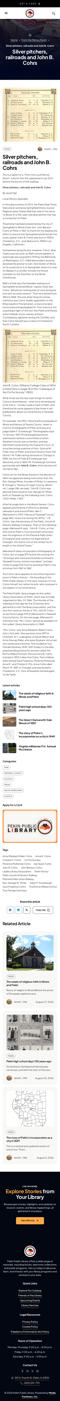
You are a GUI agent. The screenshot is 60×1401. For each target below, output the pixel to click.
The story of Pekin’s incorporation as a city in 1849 (37, 734)
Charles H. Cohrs (12, 859)
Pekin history (41, 871)
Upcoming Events (30, 1300)
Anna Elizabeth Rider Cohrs (17, 856)
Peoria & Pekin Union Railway (18, 878)
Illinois (8, 796)
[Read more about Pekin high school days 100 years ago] (30, 1032)
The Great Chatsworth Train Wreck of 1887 (35, 721)
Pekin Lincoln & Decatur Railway (20, 875)
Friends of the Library (30, 1295)
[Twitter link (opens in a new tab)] (32, 1371)
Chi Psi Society (32, 859)
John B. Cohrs (10, 867)
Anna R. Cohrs (43, 856)
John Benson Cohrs (31, 867)
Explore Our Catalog (30, 1290)
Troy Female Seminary (15, 890)
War (6, 767)
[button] (6, 13)
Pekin (7, 149)
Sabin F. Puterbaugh (41, 882)
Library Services (30, 1305)
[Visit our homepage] (30, 1251)
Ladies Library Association (17, 871)
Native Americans (13, 790)
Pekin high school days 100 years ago (28, 1061)
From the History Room (34, 39)
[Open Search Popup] (53, 13)
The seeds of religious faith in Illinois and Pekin (36, 695)
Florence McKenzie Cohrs (17, 863)
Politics (8, 779)
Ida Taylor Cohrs (43, 863)
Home (14, 39)
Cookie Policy (30, 1326)
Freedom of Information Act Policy (30, 1331)
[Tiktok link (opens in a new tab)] (37, 1371)
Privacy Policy (30, 1321)
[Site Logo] (29, 13)
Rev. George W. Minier (14, 882)
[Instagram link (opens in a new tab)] (27, 1371)
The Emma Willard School (43, 886)
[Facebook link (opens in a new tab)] (22, 1371)
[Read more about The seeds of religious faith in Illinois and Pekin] (30, 953)
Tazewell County (13, 773)
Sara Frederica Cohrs (14, 886)
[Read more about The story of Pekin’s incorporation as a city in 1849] (30, 1108)
